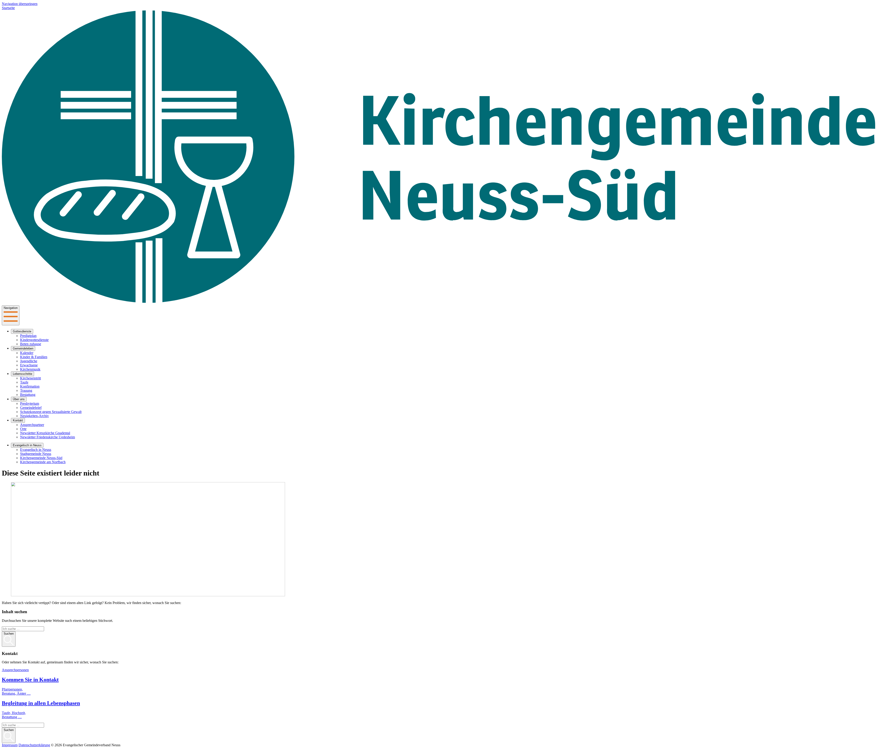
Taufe (24, 382)
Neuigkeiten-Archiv (34, 416)
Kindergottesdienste (34, 340)
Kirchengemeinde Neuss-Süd (41, 458)
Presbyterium (29, 403)
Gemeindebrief (31, 408)
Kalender (26, 353)
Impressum (10, 745)
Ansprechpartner (32, 425)
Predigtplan (28, 336)
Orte (23, 429)
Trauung (26, 390)
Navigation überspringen (19, 4)
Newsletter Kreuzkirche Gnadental (45, 433)
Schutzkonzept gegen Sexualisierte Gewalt (51, 412)
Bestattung (27, 395)
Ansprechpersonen (15, 670)
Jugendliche (28, 361)
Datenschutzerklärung (34, 745)
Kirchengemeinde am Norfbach (43, 462)
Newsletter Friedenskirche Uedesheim (47, 437)
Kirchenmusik (30, 369)
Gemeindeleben (23, 348)
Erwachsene (29, 365)
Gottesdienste (22, 331)
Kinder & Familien (33, 357)
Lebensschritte (22, 374)
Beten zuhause (30, 344)
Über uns (19, 399)
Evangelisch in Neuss (27, 445)
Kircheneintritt (30, 378)
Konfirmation (30, 386)
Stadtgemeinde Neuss (35, 454)
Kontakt (18, 420)
